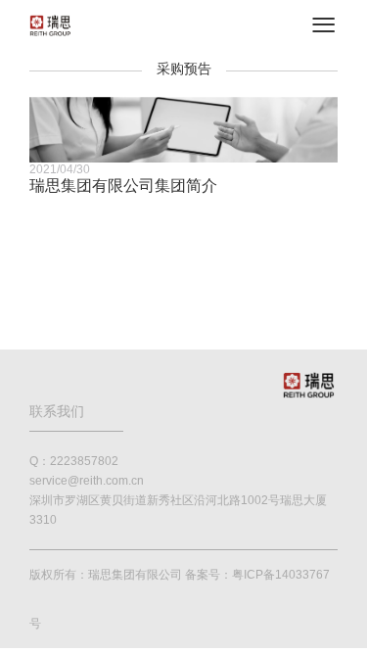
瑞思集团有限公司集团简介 (123, 185)
